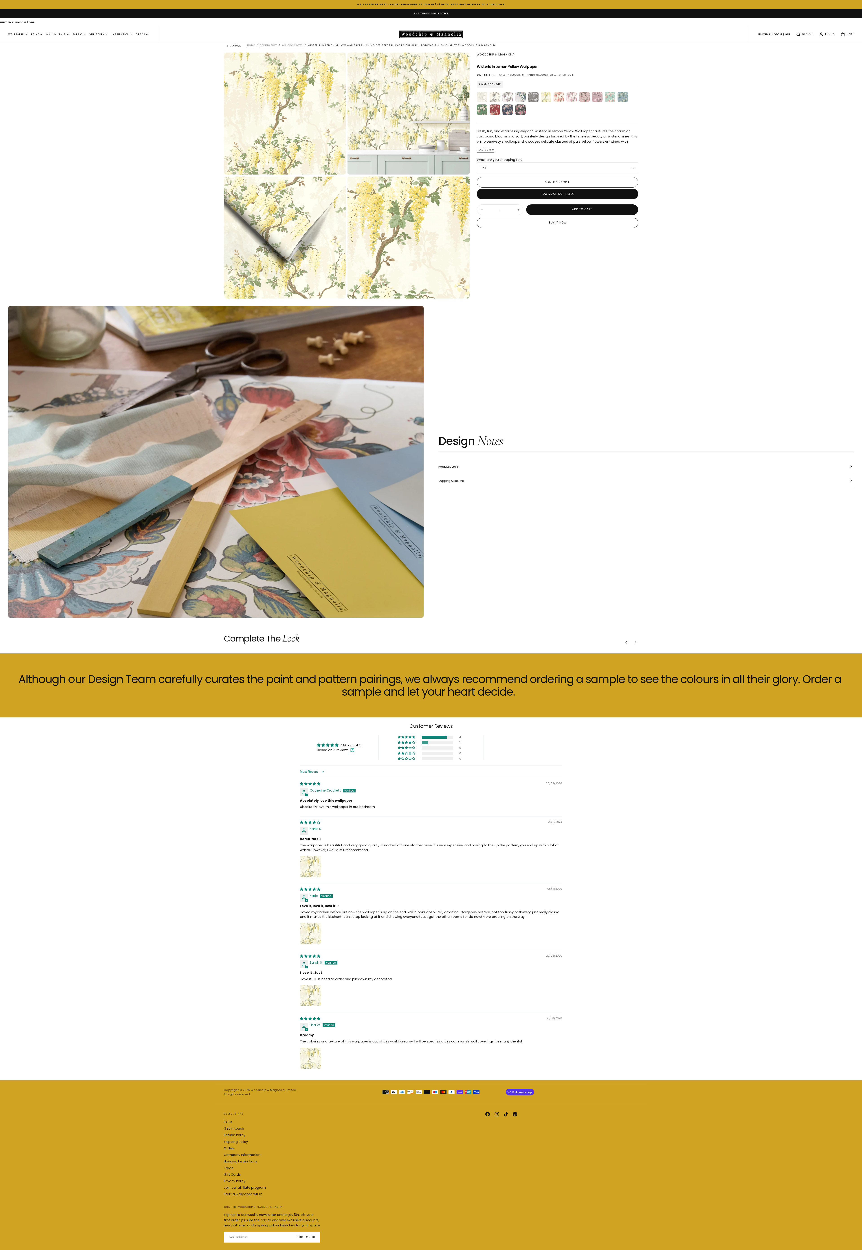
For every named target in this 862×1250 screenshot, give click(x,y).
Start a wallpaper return (243, 1194)
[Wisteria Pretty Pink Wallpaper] (571, 97)
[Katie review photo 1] (310, 933)
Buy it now (557, 223)
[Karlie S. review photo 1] (310, 866)
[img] (310, 784)
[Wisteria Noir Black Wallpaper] (520, 109)
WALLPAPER (16, 34)
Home (251, 45)
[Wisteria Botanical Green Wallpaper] (482, 109)
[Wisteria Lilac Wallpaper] (507, 97)
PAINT (35, 34)
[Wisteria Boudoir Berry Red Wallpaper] (495, 109)
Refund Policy (234, 1135)
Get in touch (234, 1128)
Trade (228, 1168)
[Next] (635, 642)
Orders (229, 1148)
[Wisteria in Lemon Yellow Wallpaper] (546, 97)
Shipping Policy (236, 1141)
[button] (17, 23)
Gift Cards (232, 1174)
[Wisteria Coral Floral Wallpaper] (559, 97)
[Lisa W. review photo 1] (310, 1058)
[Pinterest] (515, 1114)
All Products (292, 45)
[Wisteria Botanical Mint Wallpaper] (610, 97)
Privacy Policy (234, 1181)
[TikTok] (505, 1114)
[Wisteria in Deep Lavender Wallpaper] (597, 97)
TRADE (140, 34)
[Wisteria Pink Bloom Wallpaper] (584, 97)
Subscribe (306, 1237)
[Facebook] (487, 1114)
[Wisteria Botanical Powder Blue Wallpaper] (623, 97)
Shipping (528, 75)
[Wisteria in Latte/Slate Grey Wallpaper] (533, 97)
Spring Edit (268, 45)
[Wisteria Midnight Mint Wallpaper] (507, 109)
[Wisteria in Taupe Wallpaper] (495, 97)
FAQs (228, 1122)
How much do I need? (558, 194)
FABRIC (77, 34)
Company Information (242, 1155)
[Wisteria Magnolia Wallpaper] (482, 97)
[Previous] (626, 642)
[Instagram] (496, 1114)
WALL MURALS (56, 34)
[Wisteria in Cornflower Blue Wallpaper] (520, 97)
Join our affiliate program (245, 1187)
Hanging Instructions (240, 1161)
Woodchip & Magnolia (496, 54)
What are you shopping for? (500, 159)
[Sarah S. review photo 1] (310, 996)
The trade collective (431, 13)
